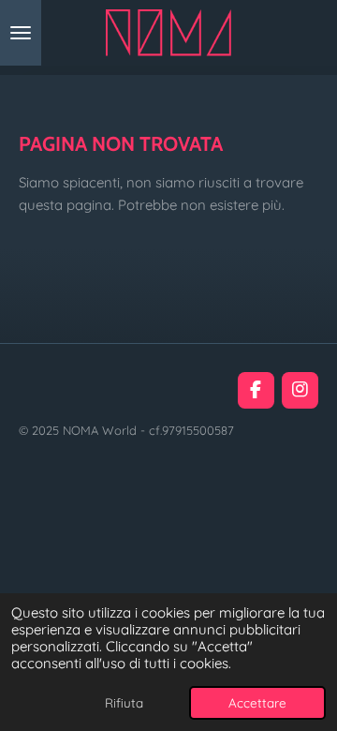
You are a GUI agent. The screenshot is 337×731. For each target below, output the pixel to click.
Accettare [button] (257, 702)
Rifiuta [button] (124, 702)
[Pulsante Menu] (20, 33)
